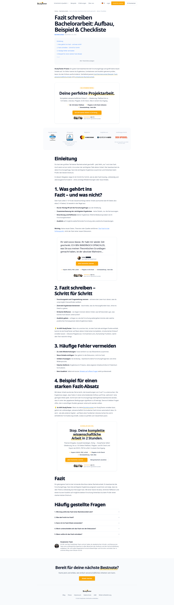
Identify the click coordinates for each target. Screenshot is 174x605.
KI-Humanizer (131, 3)
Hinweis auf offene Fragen (88, 376)
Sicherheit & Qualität (60, 3)
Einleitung (60, 41)
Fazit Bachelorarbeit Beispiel (103, 74)
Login (108, 3)
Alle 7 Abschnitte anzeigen (87, 61)
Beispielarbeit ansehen (98, 464)
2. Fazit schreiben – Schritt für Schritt (68, 47)
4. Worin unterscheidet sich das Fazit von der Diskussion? (75, 533)
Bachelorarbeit (63, 11)
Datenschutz (87, 599)
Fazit (58, 57)
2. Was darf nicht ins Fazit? (64, 522)
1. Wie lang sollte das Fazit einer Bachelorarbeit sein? (74, 516)
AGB (95, 599)
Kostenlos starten (118, 3)
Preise (70, 599)
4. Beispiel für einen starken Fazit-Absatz (69, 54)
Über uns (91, 3)
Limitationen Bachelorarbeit (84, 77)
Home (56, 11)
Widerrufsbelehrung (105, 599)
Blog (64, 599)
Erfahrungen (82, 3)
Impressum (77, 599)
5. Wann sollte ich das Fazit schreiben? (68, 539)
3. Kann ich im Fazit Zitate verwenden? (69, 528)
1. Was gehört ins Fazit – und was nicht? (69, 44)
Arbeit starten (87, 583)
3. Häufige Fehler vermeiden (65, 51)
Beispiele (73, 3)
